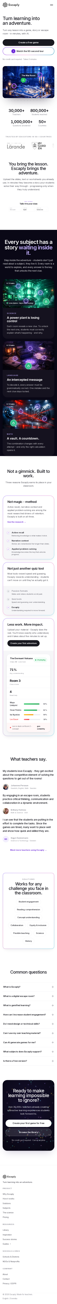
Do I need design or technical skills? (21, 1023)
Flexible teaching (21, 933)
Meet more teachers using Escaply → (28, 850)
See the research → (16, 522)
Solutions (7, 1203)
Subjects (6, 1208)
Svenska (13, 1298)
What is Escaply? (11, 987)
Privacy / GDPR (9, 1283)
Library (6, 1230)
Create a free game (28, 42)
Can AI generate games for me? (19, 1042)
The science (8, 1212)
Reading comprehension (28, 909)
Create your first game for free (29, 1123)
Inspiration (7, 1235)
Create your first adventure (23, 643)
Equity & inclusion (38, 925)
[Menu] (51, 5)
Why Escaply (8, 1194)
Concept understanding (28, 917)
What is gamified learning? (16, 1005)
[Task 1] (18, 286)
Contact (6, 1279)
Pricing (6, 1217)
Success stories (10, 1239)
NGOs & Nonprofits (11, 1261)
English (5, 1298)
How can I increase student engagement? (24, 1014)
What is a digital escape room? (19, 996)
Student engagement (29, 901)
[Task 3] (26, 300)
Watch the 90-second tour (30, 51)
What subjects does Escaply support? (22, 1051)
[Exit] (46, 301)
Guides (6, 1244)
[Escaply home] (11, 4)
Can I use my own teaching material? (22, 1033)
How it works (8, 1199)
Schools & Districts (11, 1257)
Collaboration (17, 925)
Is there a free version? (15, 1061)
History (28, 941)
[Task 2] (40, 292)
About (5, 1274)
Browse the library (28, 1132)
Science (40, 933)
